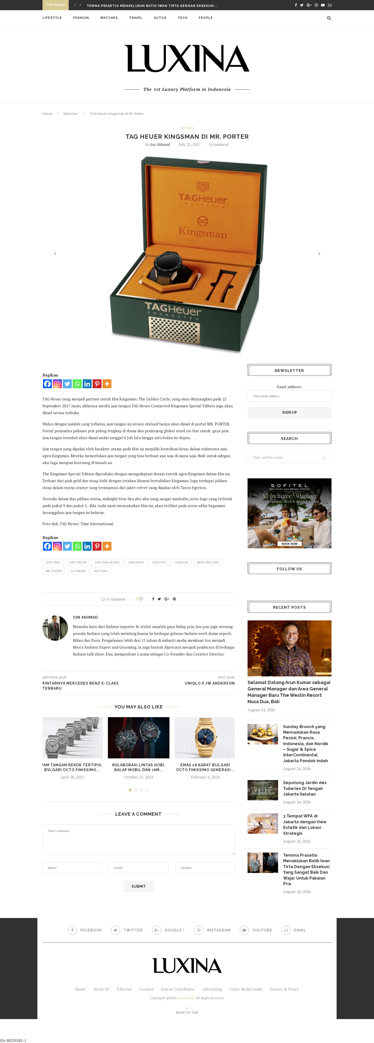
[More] (107, 383)
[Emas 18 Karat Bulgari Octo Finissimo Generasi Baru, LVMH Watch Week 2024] (205, 737)
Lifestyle (52, 18)
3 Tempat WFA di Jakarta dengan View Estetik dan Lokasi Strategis (304, 825)
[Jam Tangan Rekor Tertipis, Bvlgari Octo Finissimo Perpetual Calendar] (72, 737)
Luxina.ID (186, 997)
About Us (101, 989)
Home (47, 114)
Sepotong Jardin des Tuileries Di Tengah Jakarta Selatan (305, 788)
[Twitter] (67, 383)
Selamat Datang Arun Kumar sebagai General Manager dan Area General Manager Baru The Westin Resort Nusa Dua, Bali (289, 692)
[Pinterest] (97, 383)
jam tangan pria (107, 562)
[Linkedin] (87, 383)
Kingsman (135, 562)
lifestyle (159, 562)
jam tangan (78, 562)
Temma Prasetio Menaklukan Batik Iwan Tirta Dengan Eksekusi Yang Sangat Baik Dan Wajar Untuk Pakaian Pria (306, 869)
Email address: (289, 386)
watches (100, 571)
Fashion (81, 18)
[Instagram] (57, 383)
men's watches (208, 562)
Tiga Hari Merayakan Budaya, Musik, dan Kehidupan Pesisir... (146, 6)
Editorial (124, 989)
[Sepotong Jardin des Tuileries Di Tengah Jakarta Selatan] (263, 790)
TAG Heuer (77, 571)
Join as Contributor (178, 989)
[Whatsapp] (77, 383)
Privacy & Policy (284, 989)
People (206, 18)
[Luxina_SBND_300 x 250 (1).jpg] (290, 513)
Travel (136, 18)
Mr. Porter (54, 571)
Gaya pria (53, 562)
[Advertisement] (119, 1030)
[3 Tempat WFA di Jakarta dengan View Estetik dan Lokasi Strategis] (263, 823)
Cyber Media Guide (246, 989)
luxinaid (181, 562)
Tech (183, 18)
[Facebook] (47, 383)
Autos (160, 18)
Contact (146, 989)
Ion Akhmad (160, 144)
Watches (109, 18)
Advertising (212, 989)
